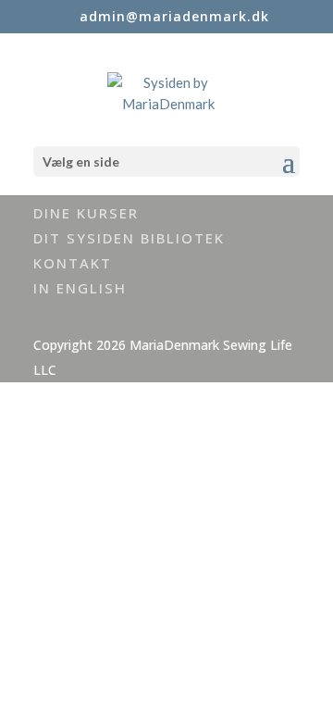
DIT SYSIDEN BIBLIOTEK (129, 238)
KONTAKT (72, 263)
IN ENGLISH (80, 288)
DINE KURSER (86, 213)
